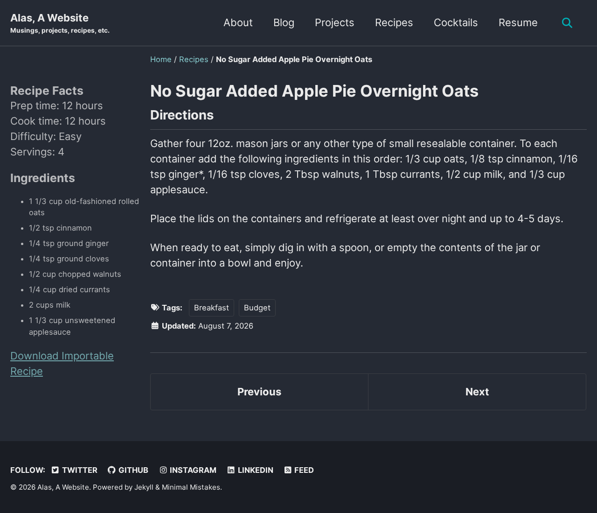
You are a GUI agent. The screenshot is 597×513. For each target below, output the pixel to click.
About (238, 22)
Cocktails (456, 22)
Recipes (394, 22)
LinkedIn (254, 470)
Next (477, 392)
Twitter (78, 470)
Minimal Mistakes (191, 487)
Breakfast (211, 307)
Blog (283, 22)
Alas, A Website (60, 23)
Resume (518, 22)
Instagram (192, 470)
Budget (257, 307)
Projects (334, 22)
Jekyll (143, 487)
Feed (303, 470)
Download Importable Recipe (62, 364)
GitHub (132, 470)
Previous (259, 392)
